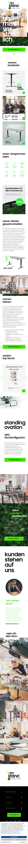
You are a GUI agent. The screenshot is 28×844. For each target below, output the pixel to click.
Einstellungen (23, 842)
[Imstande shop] (14, 5)
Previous (3, 378)
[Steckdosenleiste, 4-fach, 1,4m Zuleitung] (14, 377)
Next (25, 378)
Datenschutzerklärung (6, 842)
